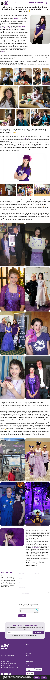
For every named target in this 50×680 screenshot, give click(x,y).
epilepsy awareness (30, 138)
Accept (36, 677)
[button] (1, 190)
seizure (2, 51)
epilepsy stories (36, 547)
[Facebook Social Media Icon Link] (2, 674)
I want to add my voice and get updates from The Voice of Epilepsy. (25, 635)
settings (6, 678)
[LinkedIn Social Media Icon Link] (5, 674)
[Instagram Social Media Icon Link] (10, 674)
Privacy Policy (36, 605)
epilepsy (16, 18)
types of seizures (22, 145)
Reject (44, 677)
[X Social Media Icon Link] (7, 674)
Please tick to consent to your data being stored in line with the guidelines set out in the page (30, 605)
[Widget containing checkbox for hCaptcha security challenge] (29, 610)
